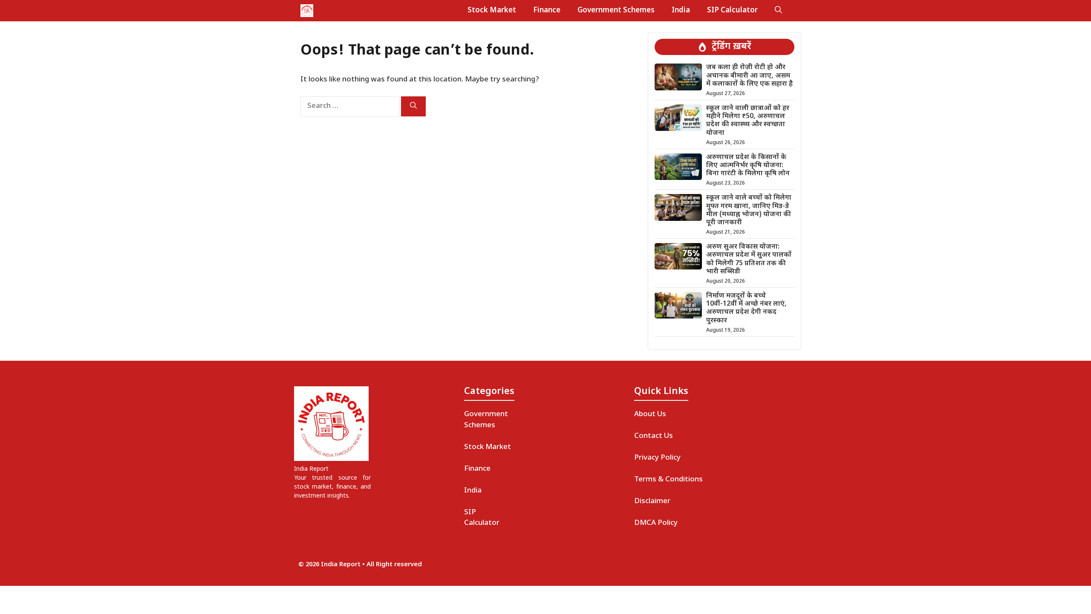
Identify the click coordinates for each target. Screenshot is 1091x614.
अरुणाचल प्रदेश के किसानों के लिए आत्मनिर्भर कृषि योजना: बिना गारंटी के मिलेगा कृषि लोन (748, 165)
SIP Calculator (732, 10)
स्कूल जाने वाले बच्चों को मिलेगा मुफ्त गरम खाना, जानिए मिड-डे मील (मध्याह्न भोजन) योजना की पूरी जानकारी (748, 210)
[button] (778, 10)
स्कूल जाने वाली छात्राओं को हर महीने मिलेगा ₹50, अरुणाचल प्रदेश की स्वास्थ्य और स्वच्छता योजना (747, 121)
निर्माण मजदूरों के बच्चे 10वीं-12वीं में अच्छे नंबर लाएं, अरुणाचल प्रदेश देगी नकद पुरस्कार (746, 308)
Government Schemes (616, 10)
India (681, 10)
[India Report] (306, 10)
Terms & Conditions (668, 479)
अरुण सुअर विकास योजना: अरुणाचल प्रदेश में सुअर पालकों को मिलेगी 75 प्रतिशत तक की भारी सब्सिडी (748, 259)
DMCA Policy (656, 523)
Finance (546, 10)
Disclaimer (652, 501)
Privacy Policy (657, 458)
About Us (650, 414)
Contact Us (653, 436)
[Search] (413, 106)
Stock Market (492, 10)
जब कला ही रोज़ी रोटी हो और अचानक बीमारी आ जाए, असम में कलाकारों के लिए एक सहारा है (749, 75)
